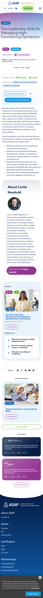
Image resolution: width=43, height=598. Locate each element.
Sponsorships (6, 535)
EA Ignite (4, 528)
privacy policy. (35, 588)
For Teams (5, 553)
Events (4, 524)
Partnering (22, 78)
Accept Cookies (33, 594)
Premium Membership (9, 570)
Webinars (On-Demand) (11, 86)
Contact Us (5, 517)
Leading (34, 78)
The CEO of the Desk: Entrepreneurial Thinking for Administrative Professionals (18, 316)
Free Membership (7, 564)
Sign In (10, 8)
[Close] (40, 577)
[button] (5, 49)
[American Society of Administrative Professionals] (21, 3)
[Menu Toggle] (40, 8)
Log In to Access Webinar (15, 94)
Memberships (8, 559)
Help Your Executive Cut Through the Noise (21, 410)
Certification (8, 542)
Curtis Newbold (23, 55)
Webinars (5, 23)
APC (2, 532)
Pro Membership (7, 567)
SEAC (3, 549)
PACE (3, 546)
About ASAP (8, 513)
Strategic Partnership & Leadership (24, 82)
